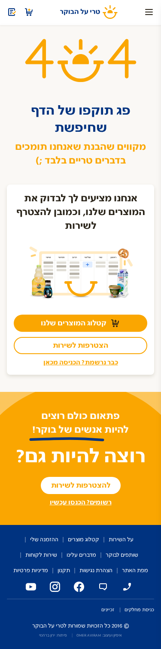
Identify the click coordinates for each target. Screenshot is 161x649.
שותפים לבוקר (122, 555)
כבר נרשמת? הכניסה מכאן (80, 362)
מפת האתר (135, 570)
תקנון (64, 570)
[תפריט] (149, 12)
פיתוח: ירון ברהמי (53, 635)
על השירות (121, 539)
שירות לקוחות (41, 555)
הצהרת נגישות (95, 570)
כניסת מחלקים (139, 610)
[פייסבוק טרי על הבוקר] (77, 587)
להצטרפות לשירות (80, 485)
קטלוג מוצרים (83, 539)
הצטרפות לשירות (80, 345)
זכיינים (107, 610)
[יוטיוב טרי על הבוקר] (29, 587)
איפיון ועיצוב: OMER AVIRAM (99, 635)
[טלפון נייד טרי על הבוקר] (101, 587)
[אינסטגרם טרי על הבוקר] (53, 587)
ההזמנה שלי (44, 539)
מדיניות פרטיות (30, 570)
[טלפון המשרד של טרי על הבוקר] (125, 587)
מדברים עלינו (81, 555)
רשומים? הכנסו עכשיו (81, 502)
